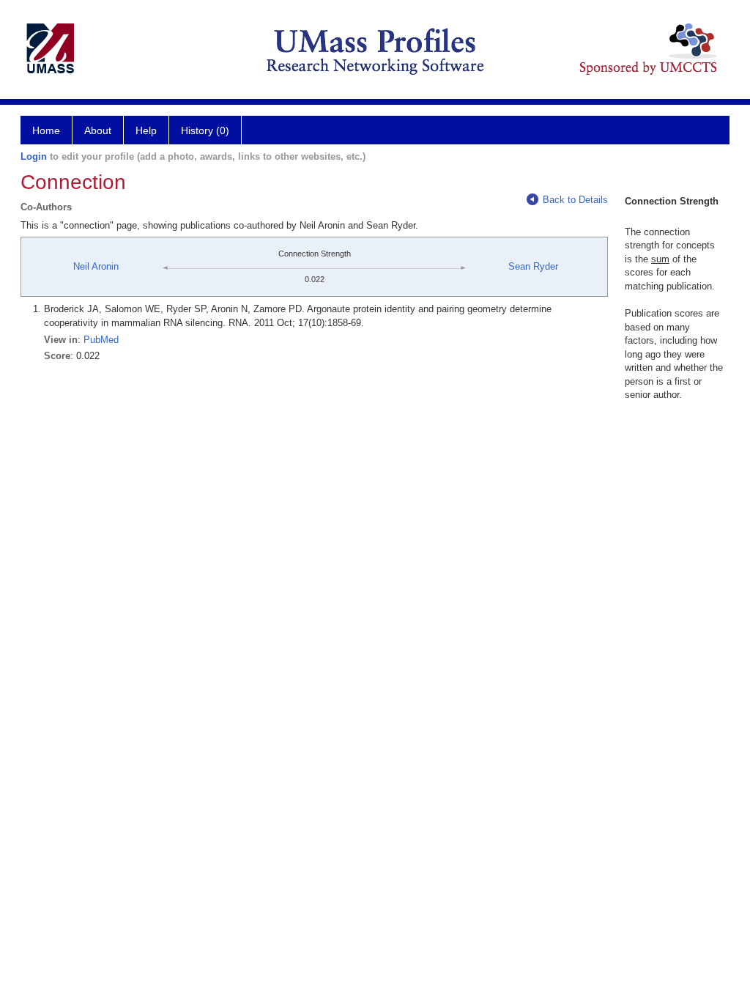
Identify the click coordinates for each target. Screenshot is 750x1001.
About (97, 130)
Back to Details (575, 199)
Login (34, 156)
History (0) (205, 130)
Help (146, 130)
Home (46, 130)
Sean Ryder (533, 266)
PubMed (101, 339)
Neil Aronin (96, 266)
